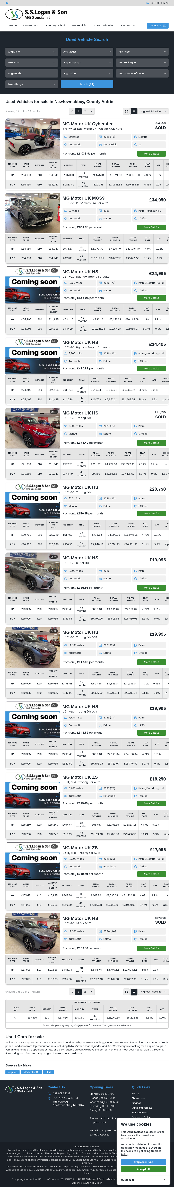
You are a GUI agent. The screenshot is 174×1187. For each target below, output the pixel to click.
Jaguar (12, 1072)
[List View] (134, 111)
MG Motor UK (31, 1072)
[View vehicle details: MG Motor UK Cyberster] (32, 138)
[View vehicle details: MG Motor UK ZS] (32, 790)
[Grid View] (126, 111)
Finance (136, 1103)
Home (135, 1093)
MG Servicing (139, 1112)
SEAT (48, 1072)
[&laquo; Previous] (72, 111)
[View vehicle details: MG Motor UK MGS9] (32, 213)
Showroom (138, 1098)
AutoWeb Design (93, 1182)
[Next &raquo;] (91, 111)
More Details (151, 153)
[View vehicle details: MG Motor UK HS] (32, 284)
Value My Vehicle (142, 1107)
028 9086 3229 (61, 1093)
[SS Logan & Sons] (7, 3)
